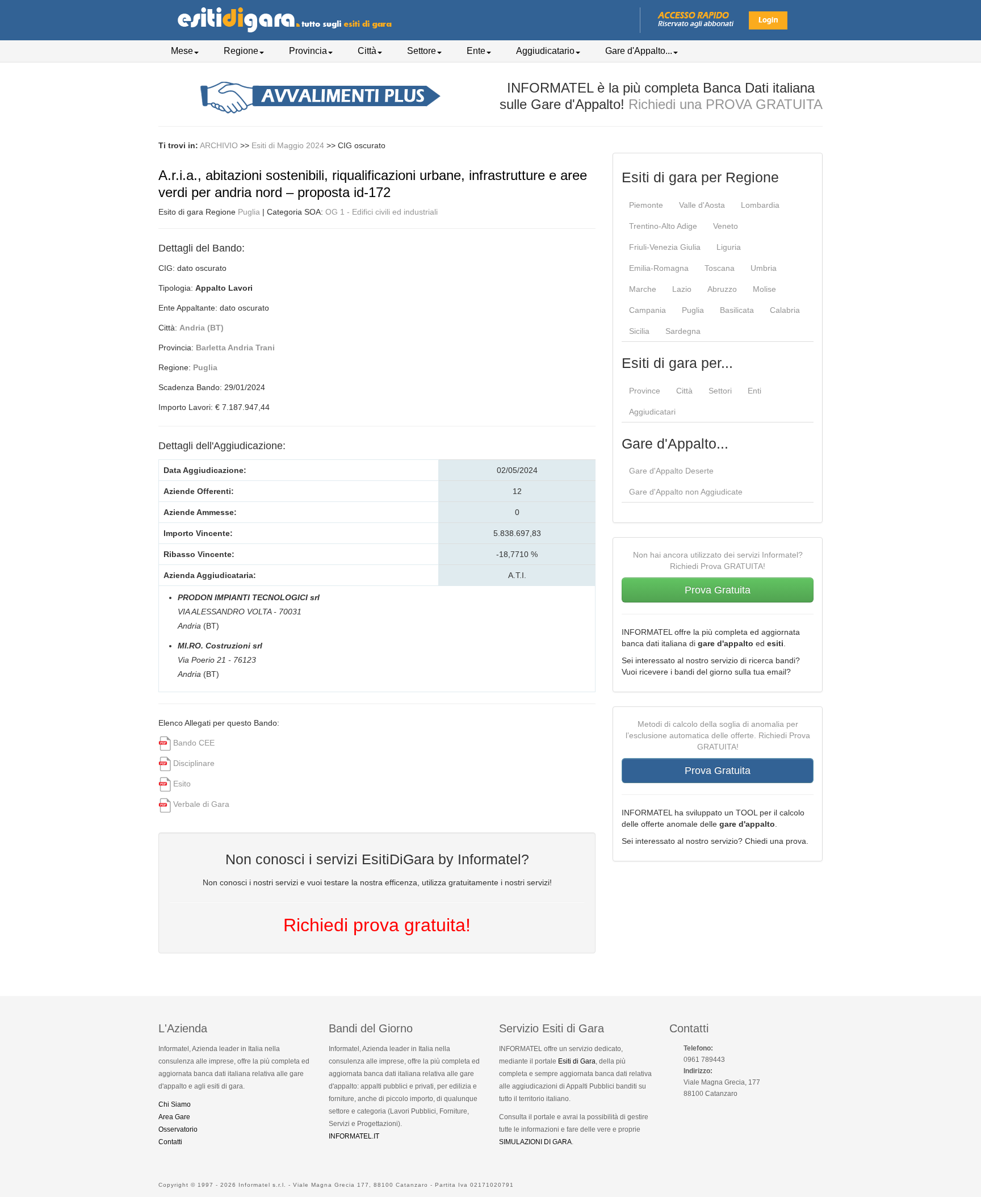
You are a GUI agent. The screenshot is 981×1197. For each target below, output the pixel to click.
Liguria (728, 247)
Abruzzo (722, 289)
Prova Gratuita (718, 590)
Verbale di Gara (201, 804)
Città (367, 51)
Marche (642, 289)
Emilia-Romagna (659, 268)
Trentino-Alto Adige (663, 226)
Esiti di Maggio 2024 (288, 145)
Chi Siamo (174, 1104)
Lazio (681, 289)
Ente (476, 51)
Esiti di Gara (577, 1061)
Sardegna (683, 331)
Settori (720, 390)
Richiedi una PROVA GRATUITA (725, 104)
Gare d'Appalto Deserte (671, 470)
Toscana (720, 268)
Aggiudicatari (652, 411)
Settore (421, 51)
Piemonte (646, 205)
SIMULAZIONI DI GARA (535, 1142)
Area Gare (174, 1117)
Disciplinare (194, 763)
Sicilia (639, 331)
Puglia (249, 211)
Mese (182, 51)
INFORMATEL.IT (354, 1136)
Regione (241, 51)
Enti (754, 390)
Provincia (308, 51)
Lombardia (760, 205)
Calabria (785, 310)
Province (644, 390)
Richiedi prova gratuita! (377, 925)
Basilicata (737, 310)
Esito (182, 783)
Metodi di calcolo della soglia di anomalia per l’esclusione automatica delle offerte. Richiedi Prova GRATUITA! (718, 735)
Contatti (170, 1142)
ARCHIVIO (219, 145)
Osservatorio (178, 1129)
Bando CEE (194, 742)
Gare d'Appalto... (638, 51)
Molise (764, 289)
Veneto (725, 226)
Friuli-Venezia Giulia (665, 247)
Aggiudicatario (545, 51)
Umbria (764, 268)
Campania (647, 310)
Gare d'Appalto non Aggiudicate (686, 491)
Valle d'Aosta (702, 205)
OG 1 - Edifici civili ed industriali (381, 211)
